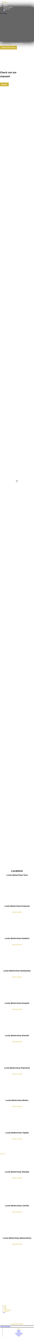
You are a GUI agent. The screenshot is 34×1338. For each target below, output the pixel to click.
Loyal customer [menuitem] (19, 1333)
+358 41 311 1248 (17, 1138)
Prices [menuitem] (18, 1330)
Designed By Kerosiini (17, 1323)
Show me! (4, 84)
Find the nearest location (8, 47)
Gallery (5, 5)
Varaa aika (2, 1153)
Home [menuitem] (18, 1329)
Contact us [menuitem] (18, 1334)
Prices (5, 4)
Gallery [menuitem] (19, 1331)
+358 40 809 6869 (17, 1041)
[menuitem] (18, 1336)
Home (5, 2)
